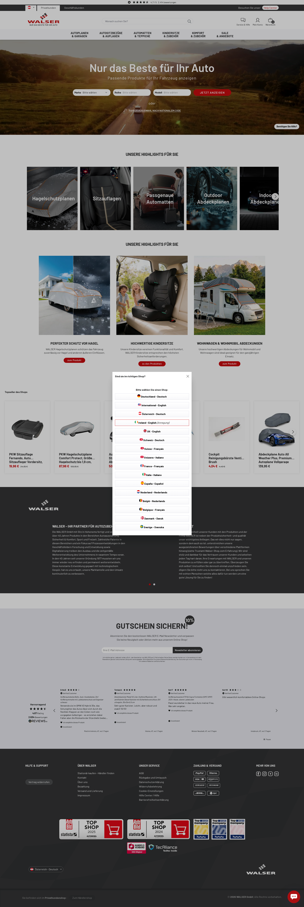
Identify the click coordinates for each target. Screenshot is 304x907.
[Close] (187, 376)
